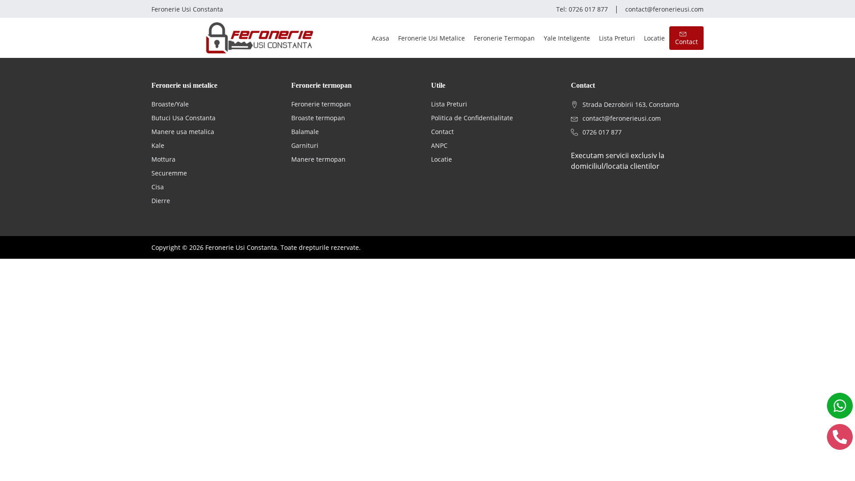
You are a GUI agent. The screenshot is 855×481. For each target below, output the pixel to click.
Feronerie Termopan (504, 38)
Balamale (305, 131)
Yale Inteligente (567, 38)
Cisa (157, 187)
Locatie (654, 38)
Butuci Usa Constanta (183, 118)
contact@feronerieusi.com (664, 9)
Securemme (169, 173)
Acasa (380, 38)
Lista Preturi (617, 38)
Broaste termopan (318, 118)
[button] (686, 38)
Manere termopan (318, 159)
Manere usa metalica (182, 131)
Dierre (160, 200)
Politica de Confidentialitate (472, 118)
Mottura (163, 159)
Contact (442, 131)
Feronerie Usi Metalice (431, 38)
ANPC (439, 145)
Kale (157, 145)
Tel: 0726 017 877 (582, 9)
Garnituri (304, 145)
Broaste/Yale (170, 104)
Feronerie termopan (321, 104)
